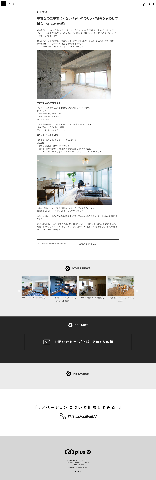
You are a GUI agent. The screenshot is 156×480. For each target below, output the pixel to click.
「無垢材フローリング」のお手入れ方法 (121, 299)
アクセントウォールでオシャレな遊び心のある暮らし (63, 299)
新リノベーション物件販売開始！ (35, 298)
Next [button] (137, 291)
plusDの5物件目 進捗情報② (92, 298)
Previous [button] (19, 291)
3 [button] (81, 311)
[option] (35, 287)
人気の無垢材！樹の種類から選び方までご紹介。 (54, 243)
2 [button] (78, 311)
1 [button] (75, 311)
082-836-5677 (79, 465)
